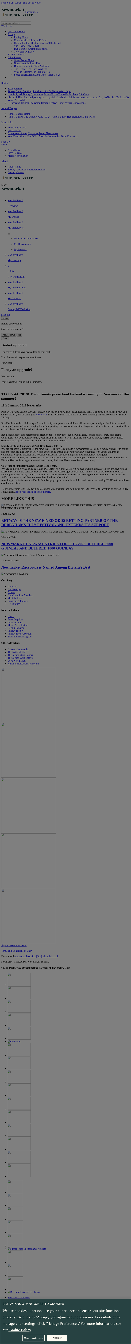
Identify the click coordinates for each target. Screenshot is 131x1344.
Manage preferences (33, 1338)
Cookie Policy (19, 1330)
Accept (57, 1338)
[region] (65, 1321)
